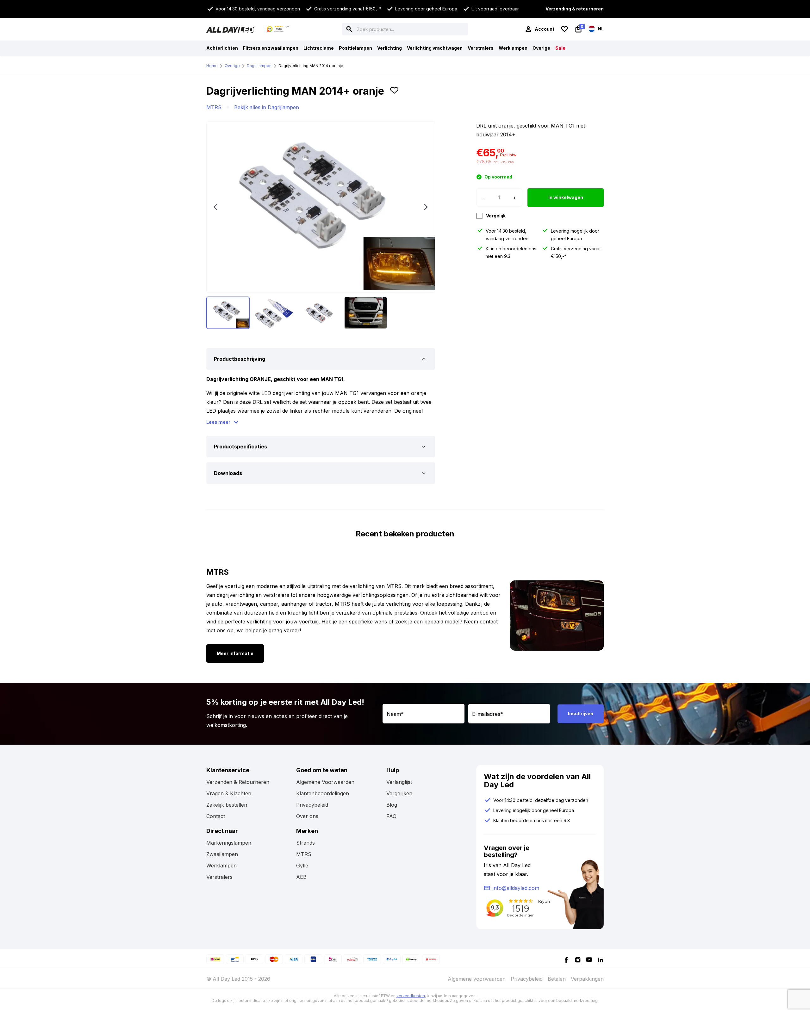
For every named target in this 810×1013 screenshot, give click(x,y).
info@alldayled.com (516, 888)
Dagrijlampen (259, 65)
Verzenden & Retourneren (237, 782)
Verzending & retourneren (574, 8)
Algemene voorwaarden (477, 979)
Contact (215, 816)
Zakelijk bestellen (226, 805)
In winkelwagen (565, 197)
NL (600, 28)
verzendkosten (410, 995)
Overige (541, 48)
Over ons (307, 816)
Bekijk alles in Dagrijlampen (266, 107)
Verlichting (389, 48)
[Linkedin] (600, 959)
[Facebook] (566, 959)
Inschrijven (580, 713)
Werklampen (513, 48)
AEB (301, 877)
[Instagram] (578, 959)
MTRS (213, 107)
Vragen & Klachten (228, 793)
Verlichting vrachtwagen (435, 48)
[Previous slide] (215, 207)
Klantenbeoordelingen (322, 793)
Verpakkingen (587, 979)
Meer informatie (235, 653)
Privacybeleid (312, 805)
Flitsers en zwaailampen (270, 48)
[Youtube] (589, 959)
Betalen (557, 979)
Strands (305, 843)
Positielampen (355, 48)
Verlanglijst (399, 782)
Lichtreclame (318, 48)
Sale (560, 48)
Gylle (302, 865)
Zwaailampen (222, 854)
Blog (391, 805)
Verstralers (481, 48)
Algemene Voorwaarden (325, 782)
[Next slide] (426, 207)
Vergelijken (399, 793)
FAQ (391, 816)
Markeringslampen (228, 843)
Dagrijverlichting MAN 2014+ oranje (310, 65)
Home (212, 65)
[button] (394, 93)
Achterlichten (222, 48)
